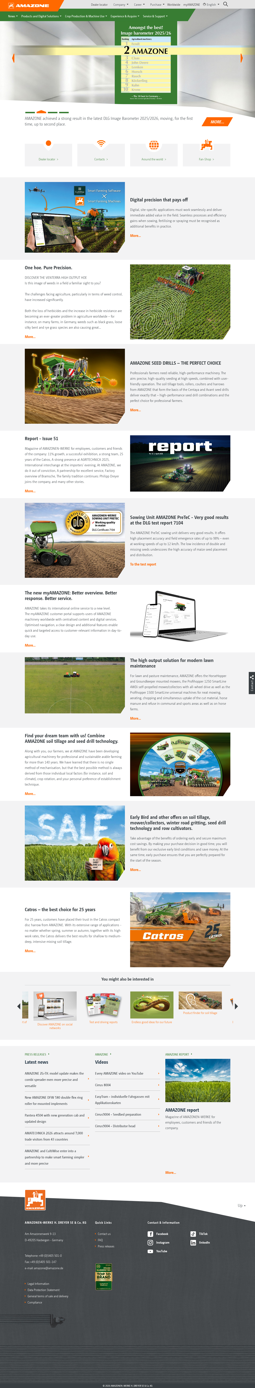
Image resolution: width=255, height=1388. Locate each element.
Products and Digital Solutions (40, 15)
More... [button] (135, 235)
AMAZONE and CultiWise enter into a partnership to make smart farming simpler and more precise (54, 1157)
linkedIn (204, 1242)
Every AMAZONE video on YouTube (119, 1073)
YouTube (161, 1250)
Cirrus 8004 (103, 1085)
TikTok (203, 1233)
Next (236, 1006)
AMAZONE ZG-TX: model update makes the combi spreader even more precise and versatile (54, 1079)
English (211, 4)
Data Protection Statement (44, 1289)
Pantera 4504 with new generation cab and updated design (54, 1118)
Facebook (162, 1233)
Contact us (104, 1233)
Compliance (35, 1302)
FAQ (100, 1239)
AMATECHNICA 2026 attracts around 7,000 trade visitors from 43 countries (54, 1136)
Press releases (35, 1054)
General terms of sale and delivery (48, 1295)
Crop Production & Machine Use (84, 15)
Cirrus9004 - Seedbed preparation (118, 1114)
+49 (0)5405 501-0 (50, 1255)
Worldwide (173, 4)
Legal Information (38, 1283)
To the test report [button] (143, 564)
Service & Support (154, 15)
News (11, 15)
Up (240, 1205)
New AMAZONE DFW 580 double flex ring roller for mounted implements (54, 1100)
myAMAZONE (191, 4)
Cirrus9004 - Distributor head (115, 1126)
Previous (18, 1006)
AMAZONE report (177, 1054)
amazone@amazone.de (48, 1267)
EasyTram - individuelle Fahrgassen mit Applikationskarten (122, 1099)
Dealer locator (99, 4)
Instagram (162, 1242)
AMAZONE (101, 1054)
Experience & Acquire (124, 15)
